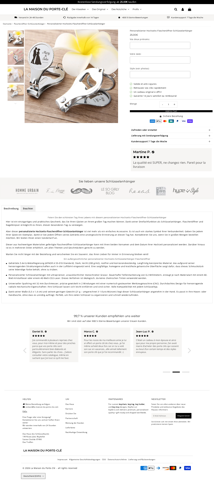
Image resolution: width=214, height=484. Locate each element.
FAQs (25, 411)
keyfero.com (114, 409)
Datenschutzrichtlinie (117, 459)
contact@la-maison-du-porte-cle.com (41, 407)
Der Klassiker (79, 9)
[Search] (176, 9)
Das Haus (70, 404)
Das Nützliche (119, 9)
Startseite (7, 24)
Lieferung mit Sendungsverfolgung (149, 135)
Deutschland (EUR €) (32, 476)
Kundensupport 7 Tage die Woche (149, 141)
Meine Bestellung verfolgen (37, 404)
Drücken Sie (71, 413)
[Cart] (189, 9)
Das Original (98, 9)
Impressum (62, 459)
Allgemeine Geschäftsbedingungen (84, 459)
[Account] (182, 9)
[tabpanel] (16, 39)
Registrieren (183, 415)
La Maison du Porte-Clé (43, 468)
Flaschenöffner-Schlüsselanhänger (29, 24)
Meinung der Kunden (75, 423)
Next (114, 75)
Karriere (69, 409)
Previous (28, 75)
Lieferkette (70, 427)
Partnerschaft (72, 418)
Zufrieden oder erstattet (144, 130)
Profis (136, 9)
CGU (104, 459)
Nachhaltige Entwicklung (76, 432)
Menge (133, 103)
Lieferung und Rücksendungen (141, 459)
